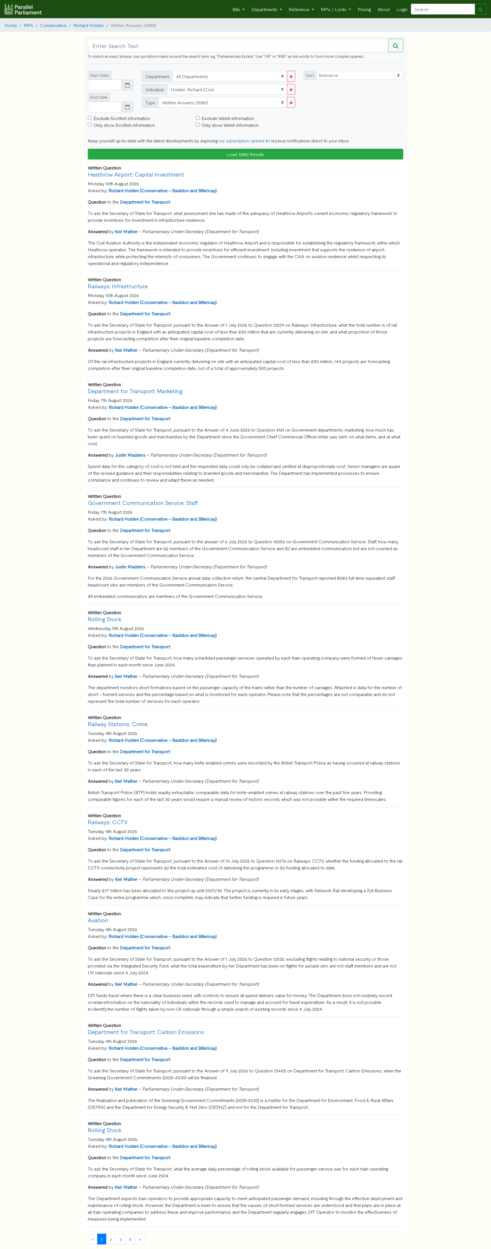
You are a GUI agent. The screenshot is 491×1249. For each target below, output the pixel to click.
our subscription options (242, 141)
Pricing (364, 9)
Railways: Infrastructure (118, 286)
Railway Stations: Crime (117, 724)
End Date (98, 97)
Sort (310, 75)
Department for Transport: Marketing (135, 391)
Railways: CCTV (108, 822)
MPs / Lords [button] (334, 9)
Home (11, 25)
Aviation (98, 920)
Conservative (53, 25)
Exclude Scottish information (121, 118)
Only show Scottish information (124, 125)
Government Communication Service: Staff (143, 502)
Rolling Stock (104, 619)
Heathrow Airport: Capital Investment (136, 174)
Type (150, 102)
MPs (28, 25)
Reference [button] (300, 9)
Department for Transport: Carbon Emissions (146, 1031)
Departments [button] (264, 9)
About (384, 9)
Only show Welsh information (230, 125)
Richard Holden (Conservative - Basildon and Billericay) (163, 190)
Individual (154, 89)
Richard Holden (88, 25)
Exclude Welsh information (227, 118)
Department (157, 76)
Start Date (99, 75)
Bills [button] (236, 9)
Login (402, 9)
